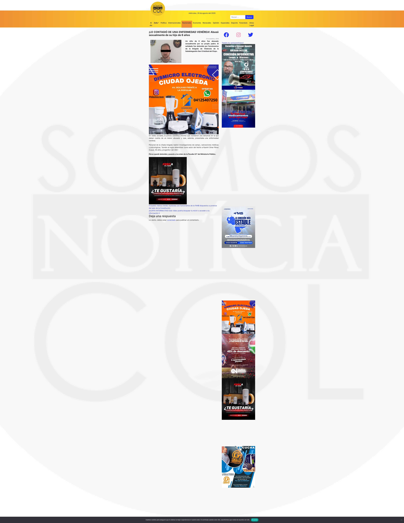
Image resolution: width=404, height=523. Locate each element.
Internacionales (174, 23)
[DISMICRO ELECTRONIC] (184, 99)
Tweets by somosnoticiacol (233, 43)
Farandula (243, 23)
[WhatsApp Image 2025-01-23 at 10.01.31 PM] (168, 180)
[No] (401, 520)
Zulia (156, 23)
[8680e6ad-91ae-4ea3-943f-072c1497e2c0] (238, 467)
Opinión (216, 23)
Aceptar (254, 520)
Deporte (234, 23)
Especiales (225, 23)
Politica (164, 23)
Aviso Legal (251, 24)
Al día (151, 24)
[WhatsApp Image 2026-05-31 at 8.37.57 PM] (238, 356)
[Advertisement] (238, 141)
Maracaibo (207, 23)
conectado (171, 220)
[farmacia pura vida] (238, 106)
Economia (197, 23)
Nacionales (186, 23)
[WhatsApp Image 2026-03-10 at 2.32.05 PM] (238, 227)
